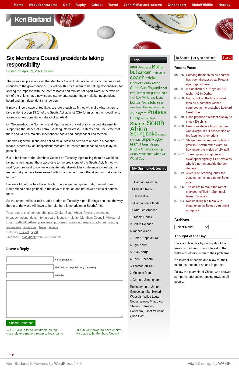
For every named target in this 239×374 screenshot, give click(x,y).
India (164, 93)
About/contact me (43, 5)
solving (113, 222)
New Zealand (144, 107)
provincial (74, 222)
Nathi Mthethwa (25, 222)
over (162, 107)
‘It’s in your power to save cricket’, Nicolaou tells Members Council (99, 331)
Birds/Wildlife (202, 5)
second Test (148, 118)
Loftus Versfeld (143, 102)
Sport (34, 232)
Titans (144, 144)
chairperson (32, 212)
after (133, 67)
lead (153, 97)
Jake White (143, 97)
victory (134, 154)
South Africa (147, 126)
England (154, 88)
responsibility (92, 222)
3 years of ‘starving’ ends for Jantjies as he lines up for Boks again (207, 177)
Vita (191, 364)
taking (43, 227)
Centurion (158, 73)
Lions (159, 97)
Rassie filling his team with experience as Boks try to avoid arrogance (207, 205)
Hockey (224, 5)
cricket (152, 78)
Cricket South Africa (68, 212)
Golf (66, 5)
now (156, 107)
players (141, 113)
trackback (29, 237)
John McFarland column (142, 5)
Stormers (135, 139)
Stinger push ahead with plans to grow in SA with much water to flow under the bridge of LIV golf (208, 145)
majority (73, 217)
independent (28, 217)
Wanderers (146, 154)
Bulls (157, 67)
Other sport (177, 5)
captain (144, 72)
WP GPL (225, 364)
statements (13, 227)
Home (18, 5)
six (104, 222)
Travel (113, 5)
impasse (12, 217)
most (160, 102)
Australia (144, 67)
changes (47, 212)
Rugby (80, 5)
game (155, 93)
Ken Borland (32, 19)
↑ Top (10, 354)
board (18, 212)
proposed (60, 222)
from (146, 93)
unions (53, 227)
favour (88, 212)
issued (61, 217)
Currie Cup (138, 88)
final (164, 88)
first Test (136, 93)
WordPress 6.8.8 (68, 364)
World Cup (137, 158)
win (164, 154)
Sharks (138, 123)
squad (162, 134)
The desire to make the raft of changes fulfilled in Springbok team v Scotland (206, 191)
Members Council (92, 217)
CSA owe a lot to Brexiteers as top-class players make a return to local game (34, 331)
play (132, 113)
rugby (135, 117)
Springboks (143, 134)
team (134, 144)
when (157, 154)
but (133, 72)
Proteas (156, 112)
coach (137, 78)
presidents (45, 222)
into (132, 97)
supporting (30, 227)
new (132, 107)
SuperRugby (152, 139)
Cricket (97, 5)
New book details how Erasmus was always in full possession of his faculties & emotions (208, 131)
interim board (46, 217)
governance (101, 212)
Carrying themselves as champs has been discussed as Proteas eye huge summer (208, 79)
